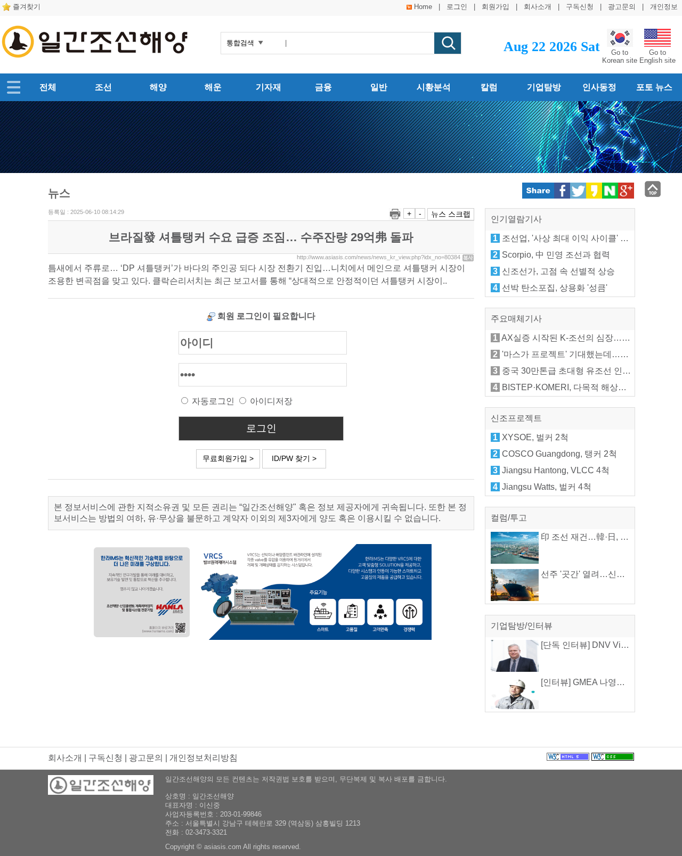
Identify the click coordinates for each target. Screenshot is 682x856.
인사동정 (599, 87)
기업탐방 (544, 87)
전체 (47, 87)
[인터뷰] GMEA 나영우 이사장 (596, 682)
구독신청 (580, 7)
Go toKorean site (619, 56)
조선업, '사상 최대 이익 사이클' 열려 (569, 238)
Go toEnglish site (657, 56)
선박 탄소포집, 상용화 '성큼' (554, 287)
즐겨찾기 (26, 7)
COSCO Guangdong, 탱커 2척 (559, 453)
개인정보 (664, 7)
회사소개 (537, 7)
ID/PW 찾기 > (294, 458)
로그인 (456, 7)
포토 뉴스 (654, 87)
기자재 (268, 87)
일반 (378, 87)
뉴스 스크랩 (450, 214)
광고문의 (622, 7)
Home (423, 7)
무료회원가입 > (228, 458)
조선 (103, 87)
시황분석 (434, 87)
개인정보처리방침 (203, 757)
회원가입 (495, 7)
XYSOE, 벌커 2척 (535, 437)
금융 (323, 87)
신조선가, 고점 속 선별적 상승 (558, 271)
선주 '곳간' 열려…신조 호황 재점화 (605, 574)
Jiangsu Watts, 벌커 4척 (546, 486)
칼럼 (489, 87)
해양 (158, 87)
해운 (213, 87)
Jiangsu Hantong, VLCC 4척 (556, 470)
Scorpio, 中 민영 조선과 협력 (556, 254)
